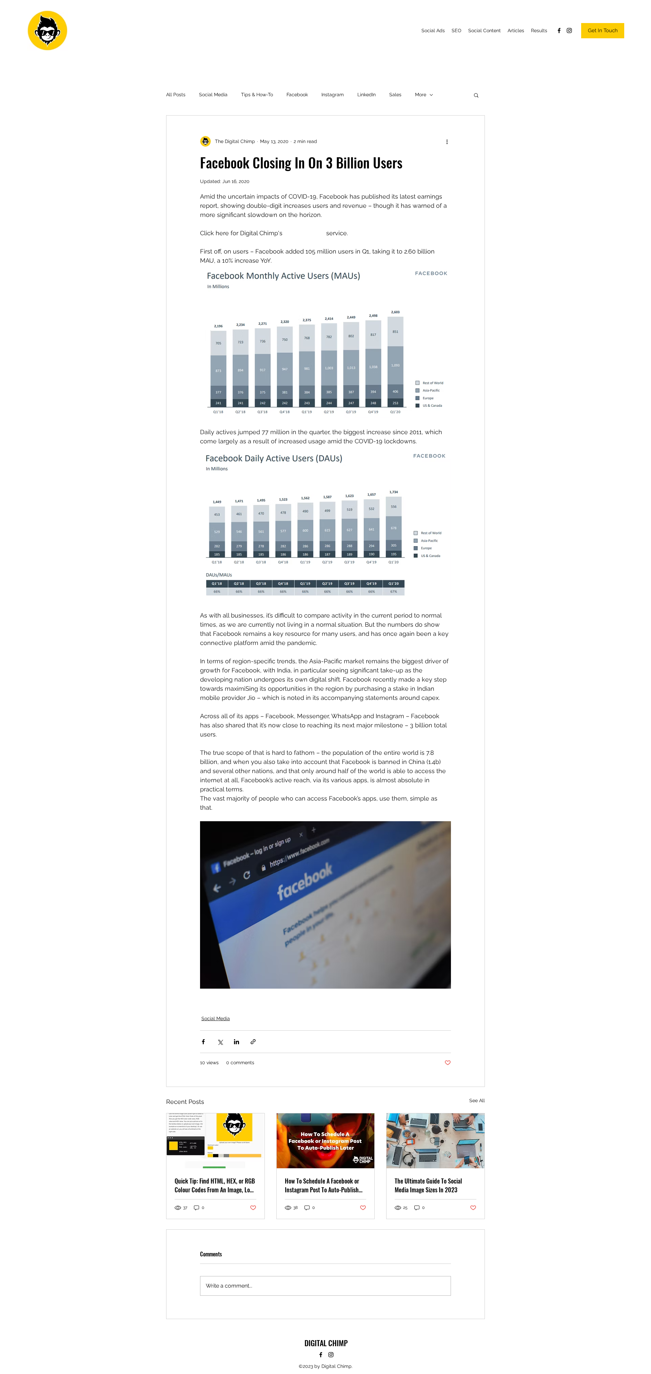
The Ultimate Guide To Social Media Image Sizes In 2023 (428, 1185)
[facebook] (559, 30)
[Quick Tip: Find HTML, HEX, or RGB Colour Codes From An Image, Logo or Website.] (215, 1140)
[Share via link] (253, 1041)
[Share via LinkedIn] (236, 1041)
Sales (395, 94)
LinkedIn (366, 94)
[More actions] (447, 141)
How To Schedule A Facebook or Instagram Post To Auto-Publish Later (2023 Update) (322, 1185)
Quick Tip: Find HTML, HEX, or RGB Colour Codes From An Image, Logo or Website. (215, 1185)
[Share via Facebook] (203, 1041)
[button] (476, 95)
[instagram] (569, 30)
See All (477, 1100)
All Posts (175, 94)
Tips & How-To (257, 94)
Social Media (213, 94)
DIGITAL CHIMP (326, 1342)
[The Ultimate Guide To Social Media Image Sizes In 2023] (436, 1140)
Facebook (297, 94)
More (420, 94)
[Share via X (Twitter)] (220, 1041)
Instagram (332, 94)
